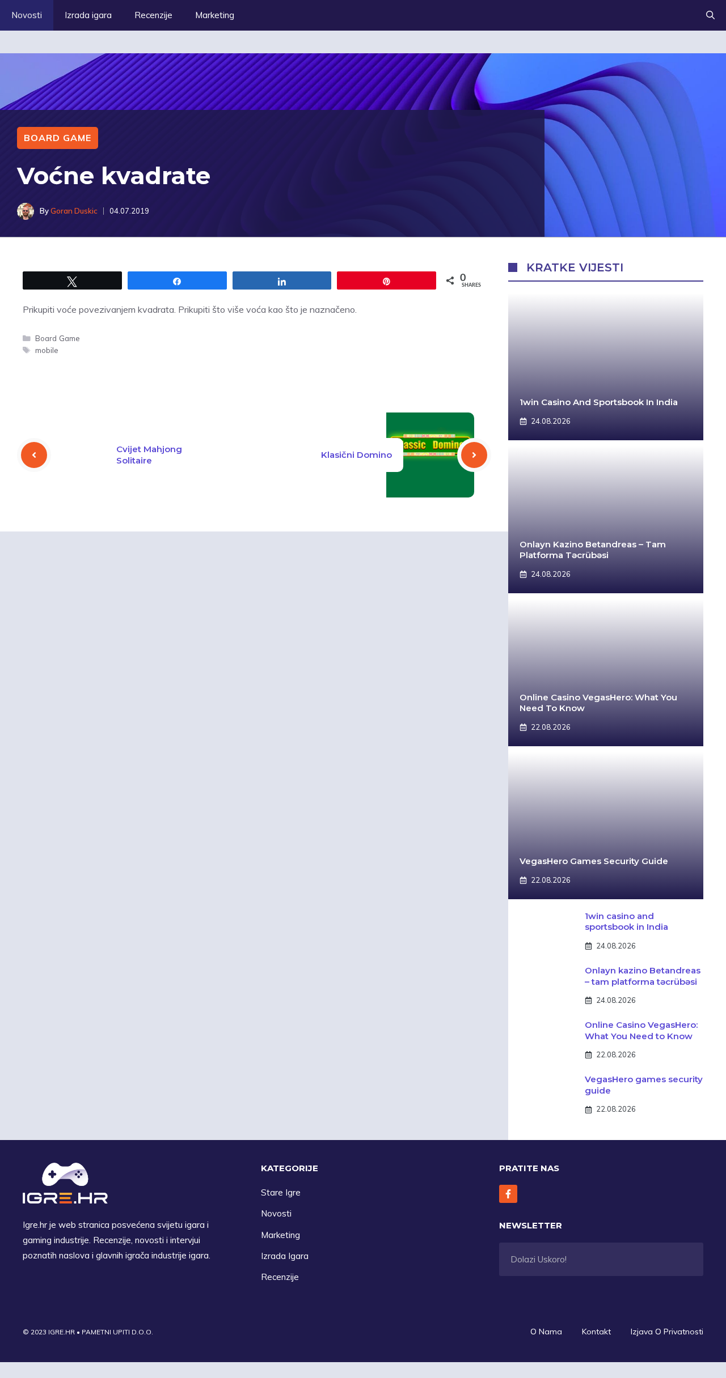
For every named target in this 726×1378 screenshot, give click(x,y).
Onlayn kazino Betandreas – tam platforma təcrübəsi (593, 550)
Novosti (26, 15)
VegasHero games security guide (594, 861)
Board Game (57, 137)
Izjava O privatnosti (667, 1331)
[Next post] (474, 455)
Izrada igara (88, 15)
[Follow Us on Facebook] (508, 1194)
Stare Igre (281, 1192)
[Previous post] (34, 455)
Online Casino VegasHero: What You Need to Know (641, 1030)
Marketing (214, 15)
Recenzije (153, 15)
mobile (46, 350)
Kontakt (596, 1331)
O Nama (546, 1331)
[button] (710, 15)
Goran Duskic (74, 210)
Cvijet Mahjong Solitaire (149, 455)
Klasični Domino (356, 454)
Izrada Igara (285, 1256)
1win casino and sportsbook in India (599, 402)
